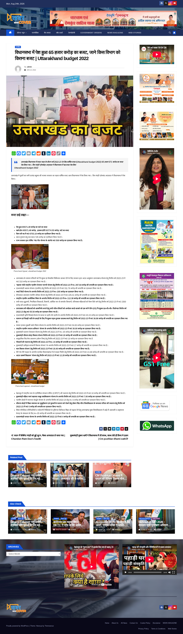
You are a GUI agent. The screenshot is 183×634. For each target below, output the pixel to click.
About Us (115, 623)
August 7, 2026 (20, 529)
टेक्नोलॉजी (71, 33)
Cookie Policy (145, 623)
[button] (170, 33)
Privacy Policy (143, 629)
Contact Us (134, 623)
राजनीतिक (35, 33)
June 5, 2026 (146, 529)
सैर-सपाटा (47, 33)
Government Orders (91, 33)
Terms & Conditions (158, 629)
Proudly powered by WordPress (17, 626)
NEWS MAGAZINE (115, 33)
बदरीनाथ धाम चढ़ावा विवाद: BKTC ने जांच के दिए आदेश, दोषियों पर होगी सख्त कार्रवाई (67, 525)
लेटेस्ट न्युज (21, 33)
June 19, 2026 (104, 529)
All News (124, 623)
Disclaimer (156, 623)
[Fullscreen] (173, 572)
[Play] (125, 572)
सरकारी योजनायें (156, 518)
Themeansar (49, 626)
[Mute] (169, 572)
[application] (149, 559)
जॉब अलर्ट (59, 33)
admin (29, 67)
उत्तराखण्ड (56, 518)
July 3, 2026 (61, 529)
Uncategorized (144, 518)
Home (107, 623)
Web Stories (134, 33)
